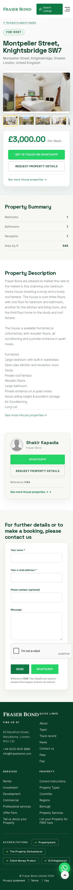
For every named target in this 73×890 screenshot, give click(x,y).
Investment (10, 787)
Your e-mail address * (24, 570)
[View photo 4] (59, 120)
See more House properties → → (30, 491)
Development (11, 793)
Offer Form (10, 812)
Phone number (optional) (25, 589)
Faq (42, 761)
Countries (46, 793)
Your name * (18, 550)
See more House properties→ (26, 415)
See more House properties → (27, 179)
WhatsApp (37, 459)
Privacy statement (14, 880)
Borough (45, 806)
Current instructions (52, 781)
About (43, 723)
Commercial (11, 800)
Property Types (50, 787)
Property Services (51, 812)
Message (16, 609)
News (43, 742)
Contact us (47, 748)
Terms (35, 880)
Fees (43, 754)
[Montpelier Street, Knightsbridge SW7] (36, 92)
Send (20, 669)
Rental (7, 781)
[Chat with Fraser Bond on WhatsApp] (64, 868)
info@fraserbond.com (17, 753)
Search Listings (47, 9)
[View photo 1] (10, 120)
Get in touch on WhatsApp (36, 154)
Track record (48, 736)
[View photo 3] (42, 120)
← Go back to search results (19, 22)
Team (43, 729)
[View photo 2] (26, 120)
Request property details (36, 166)
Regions (45, 800)
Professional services (17, 806)
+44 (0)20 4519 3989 (16, 749)
